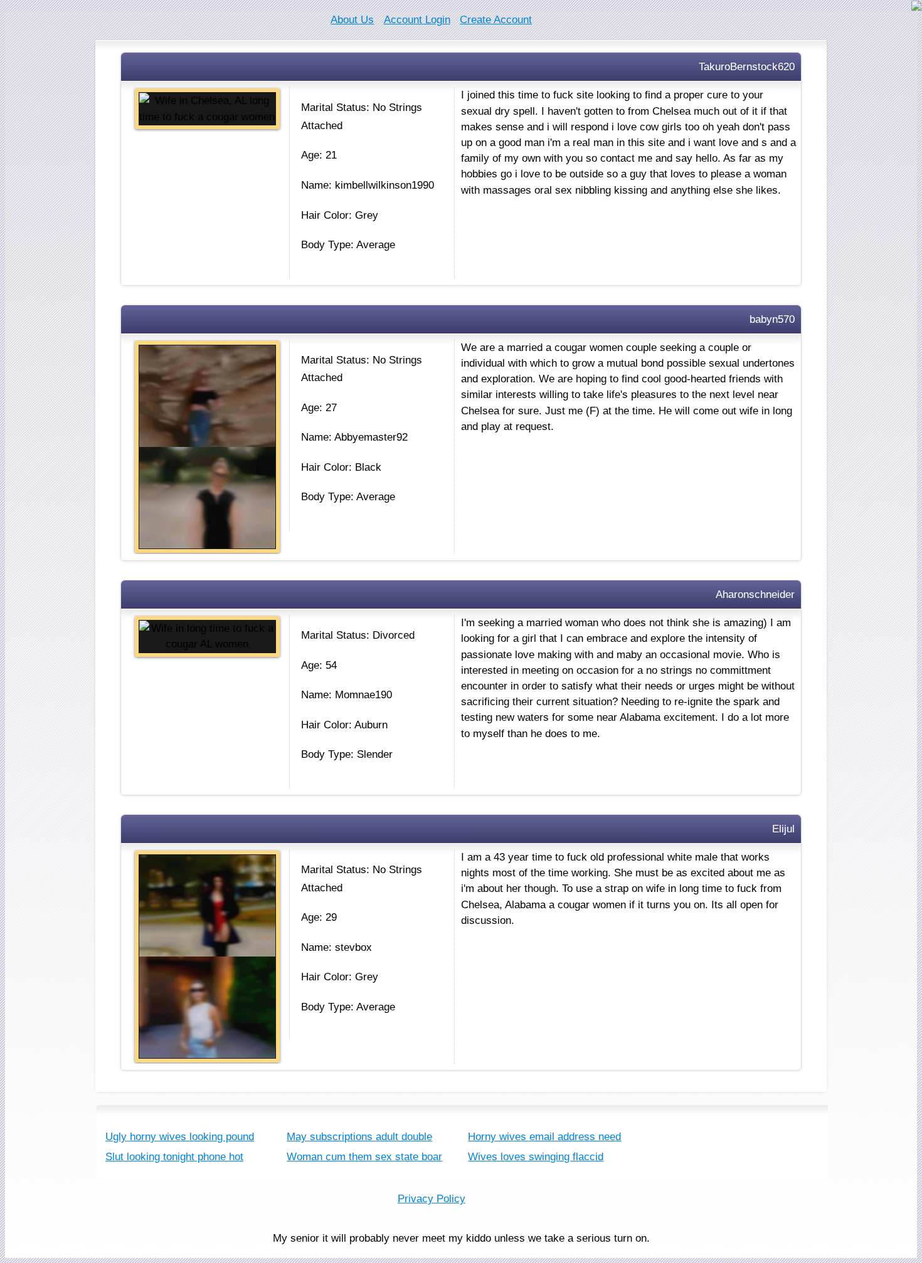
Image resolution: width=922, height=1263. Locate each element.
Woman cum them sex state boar (364, 1157)
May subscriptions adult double (359, 1137)
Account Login (417, 20)
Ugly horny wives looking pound (179, 1137)
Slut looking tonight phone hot (174, 1157)
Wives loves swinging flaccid (535, 1157)
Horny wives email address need (544, 1137)
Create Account (496, 20)
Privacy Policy (431, 1199)
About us (352, 20)
